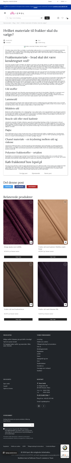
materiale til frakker (37, 68)
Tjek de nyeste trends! (10, 342)
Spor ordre (6, 383)
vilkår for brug (23, 429)
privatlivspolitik (44, 455)
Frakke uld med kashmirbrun (14, 309)
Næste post (48, 173)
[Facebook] (43, 406)
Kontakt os (40, 366)
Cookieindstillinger (50, 446)
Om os (39, 346)
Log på (5, 386)
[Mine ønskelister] (62, 18)
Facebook (19, 186)
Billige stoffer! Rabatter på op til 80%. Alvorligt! (17, 339)
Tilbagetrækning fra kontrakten (46, 344)
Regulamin (40, 351)
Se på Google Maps (42, 395)
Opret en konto (8, 388)
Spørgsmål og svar (42, 358)
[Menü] (68, 445)
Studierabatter (41, 363)
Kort (38, 361)
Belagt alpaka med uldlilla (12, 247)
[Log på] (58, 18)
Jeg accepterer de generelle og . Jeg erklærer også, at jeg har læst (19, 431)
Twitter (8, 186)
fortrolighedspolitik (10, 430)
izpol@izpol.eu (45, 401)
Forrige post (23, 173)
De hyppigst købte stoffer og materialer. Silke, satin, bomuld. (17, 345)
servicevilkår (52, 455)
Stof (39, 40)
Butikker (39, 370)
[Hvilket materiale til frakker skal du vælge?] (35, 46)
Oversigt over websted (43, 368)
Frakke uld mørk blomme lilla (48, 309)
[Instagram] (39, 406)
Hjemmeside (36, 173)
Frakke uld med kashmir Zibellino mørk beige (51, 248)
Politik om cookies (42, 342)
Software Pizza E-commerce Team (41, 458)
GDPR (38, 354)
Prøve (38, 356)
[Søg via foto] (41, 18)
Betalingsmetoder (42, 349)
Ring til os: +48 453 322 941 (10, 1)
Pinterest (32, 186)
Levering (39, 339)
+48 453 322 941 (48, 398)
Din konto (7, 379)
